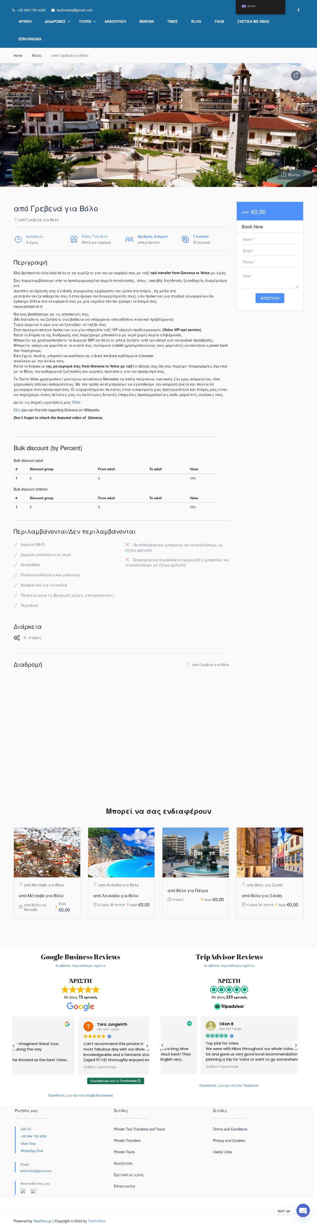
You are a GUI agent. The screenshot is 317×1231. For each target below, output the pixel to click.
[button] (147, 1045)
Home (18, 55)
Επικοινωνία (30, 38)
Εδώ (17, 409)
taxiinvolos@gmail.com (36, 1171)
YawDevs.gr (42, 1220)
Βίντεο (294, 174)
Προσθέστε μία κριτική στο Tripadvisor (229, 1085)
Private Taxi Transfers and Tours (139, 1128)
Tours (85, 21)
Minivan (146, 21)
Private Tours (124, 1151)
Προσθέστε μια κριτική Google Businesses (80, 1095)
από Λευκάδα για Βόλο (115, 895)
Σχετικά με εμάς (253, 21)
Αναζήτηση (115, 21)
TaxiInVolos (97, 1220)
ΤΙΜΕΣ (172, 21)
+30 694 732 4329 (33, 1136)
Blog (196, 21)
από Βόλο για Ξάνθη (262, 895)
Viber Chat (28, 1143)
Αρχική (25, 21)
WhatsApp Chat (32, 1150)
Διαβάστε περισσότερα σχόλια (80, 965)
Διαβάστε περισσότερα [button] (35, 1067)
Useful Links (222, 1151)
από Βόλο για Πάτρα (187, 890)
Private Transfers (127, 1140)
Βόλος (37, 55)
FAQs (219, 21)
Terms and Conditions (230, 1128)
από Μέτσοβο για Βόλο (41, 895)
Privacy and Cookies (229, 1140)
